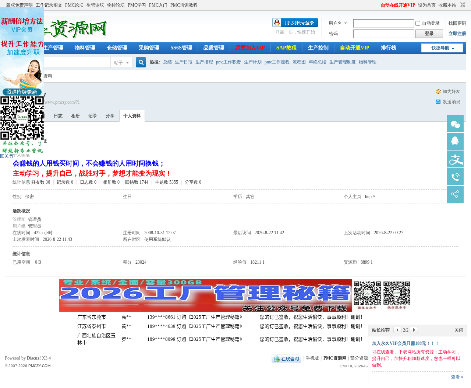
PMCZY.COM (39, 366)
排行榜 (388, 48)
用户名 (335, 23)
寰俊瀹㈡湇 (455, 123)
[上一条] (397, 330)
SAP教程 (286, 48)
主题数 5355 (166, 182)
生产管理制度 (342, 62)
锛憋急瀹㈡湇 (455, 141)
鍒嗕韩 (455, 194)
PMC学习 (137, 5)
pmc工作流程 (277, 62)
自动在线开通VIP (398, 5)
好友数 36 (40, 182)
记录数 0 (65, 182)
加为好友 (451, 91)
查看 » (457, 377)
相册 (75, 115)
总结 (167, 62)
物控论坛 (116, 5)
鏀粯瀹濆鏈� (455, 158)
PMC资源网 (335, 358)
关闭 (458, 330)
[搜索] (140, 62)
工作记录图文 (49, 5)
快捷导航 (440, 48)
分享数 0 (193, 182)
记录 (92, 115)
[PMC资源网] (56, 37)
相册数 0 (111, 182)
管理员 (34, 219)
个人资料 (132, 115)
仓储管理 (117, 48)
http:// (370, 196)
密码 (333, 33)
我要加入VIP (250, 48)
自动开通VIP (354, 48)
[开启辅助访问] (377, 5)
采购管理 (149, 48)
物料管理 (85, 48)
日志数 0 (88, 182)
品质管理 (213, 48)
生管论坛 (95, 5)
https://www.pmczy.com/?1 (56, 102)
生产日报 (183, 62)
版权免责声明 (19, 5)
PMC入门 (158, 5)
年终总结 (317, 62)
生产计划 (253, 62)
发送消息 (451, 101)
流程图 (299, 62)
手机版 (312, 358)
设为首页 (427, 5)
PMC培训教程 (184, 5)
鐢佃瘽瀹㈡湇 (455, 176)
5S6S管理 (181, 48)
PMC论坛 (74, 5)
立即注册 (457, 33)
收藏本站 (447, 5)
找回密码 (457, 23)
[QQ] (286, 358)
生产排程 (204, 62)
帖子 (118, 62)
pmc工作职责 (228, 62)
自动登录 (431, 23)
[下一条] (414, 330)
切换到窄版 (462, 5)
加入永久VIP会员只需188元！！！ (405, 343)
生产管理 (53, 48)
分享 (110, 115)
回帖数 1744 (136, 182)
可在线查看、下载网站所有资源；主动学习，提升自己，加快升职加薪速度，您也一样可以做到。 (416, 358)
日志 (58, 115)
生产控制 (318, 48)
